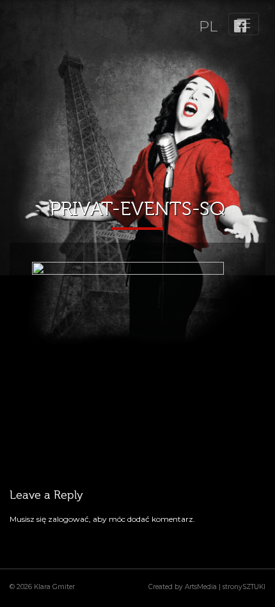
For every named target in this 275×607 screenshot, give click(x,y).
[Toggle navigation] (243, 24)
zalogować (68, 519)
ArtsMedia (201, 587)
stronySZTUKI (244, 587)
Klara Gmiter (54, 587)
